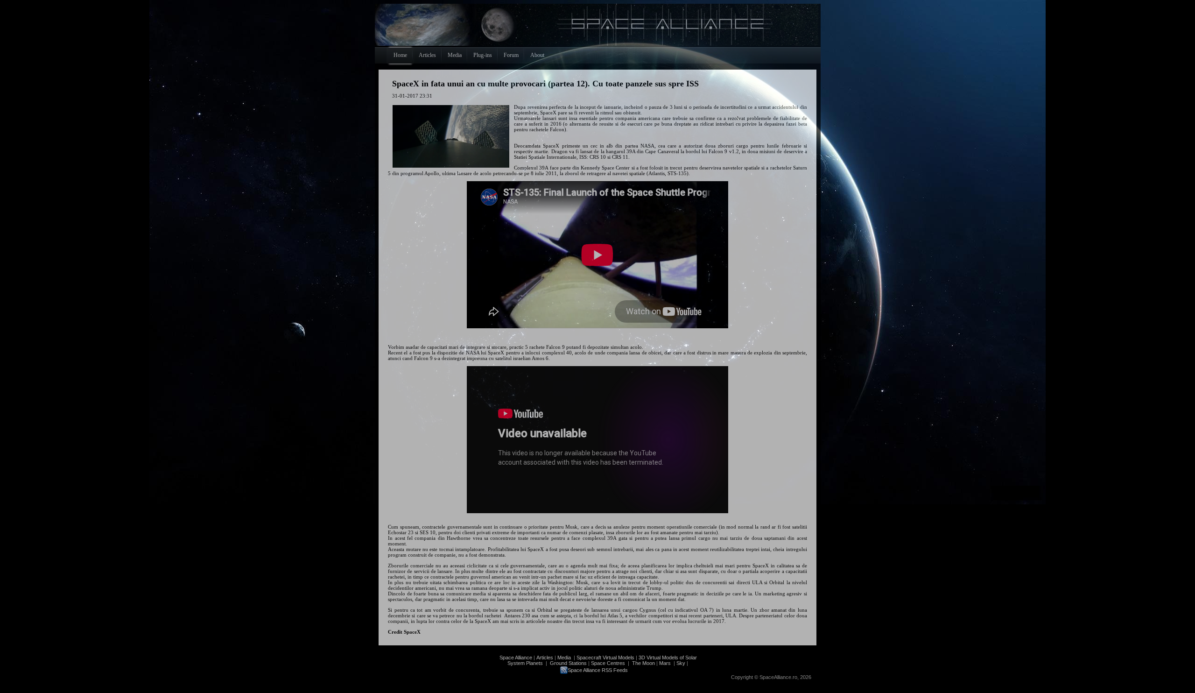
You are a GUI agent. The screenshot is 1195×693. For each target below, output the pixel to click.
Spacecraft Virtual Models (605, 657)
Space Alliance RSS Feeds (598, 670)
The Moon (643, 663)
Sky (680, 663)
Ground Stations (568, 663)
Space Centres (608, 663)
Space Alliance (515, 657)
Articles (544, 657)
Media (564, 657)
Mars (665, 663)
